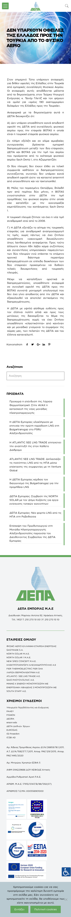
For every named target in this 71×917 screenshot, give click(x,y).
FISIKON (11, 715)
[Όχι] (66, 899)
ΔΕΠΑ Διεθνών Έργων (18, 726)
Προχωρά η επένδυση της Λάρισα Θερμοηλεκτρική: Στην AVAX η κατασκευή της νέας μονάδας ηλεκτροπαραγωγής (30, 407)
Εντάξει (19, 909)
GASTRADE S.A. (15, 650)
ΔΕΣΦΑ (10, 719)
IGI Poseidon (13, 733)
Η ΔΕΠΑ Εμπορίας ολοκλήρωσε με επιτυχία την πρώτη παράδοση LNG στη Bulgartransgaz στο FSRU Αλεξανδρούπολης (34, 427)
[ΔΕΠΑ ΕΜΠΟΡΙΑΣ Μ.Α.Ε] (35, 6)
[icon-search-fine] (67, 6)
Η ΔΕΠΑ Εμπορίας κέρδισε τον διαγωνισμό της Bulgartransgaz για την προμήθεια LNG (34, 483)
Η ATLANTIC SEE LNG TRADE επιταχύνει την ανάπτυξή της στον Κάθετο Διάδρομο (35, 446)
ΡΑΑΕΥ (10, 711)
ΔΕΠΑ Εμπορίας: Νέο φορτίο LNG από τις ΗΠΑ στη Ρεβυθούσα (35, 514)
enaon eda (12, 722)
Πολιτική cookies (45, 909)
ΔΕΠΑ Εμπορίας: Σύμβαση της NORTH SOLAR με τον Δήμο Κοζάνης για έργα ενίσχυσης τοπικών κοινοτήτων (33, 500)
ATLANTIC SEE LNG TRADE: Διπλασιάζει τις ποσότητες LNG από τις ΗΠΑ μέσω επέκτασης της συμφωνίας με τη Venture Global (35, 465)
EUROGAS (12, 730)
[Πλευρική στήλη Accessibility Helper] (66, 872)
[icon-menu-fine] (5, 6)
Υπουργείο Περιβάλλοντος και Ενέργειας (28, 707)
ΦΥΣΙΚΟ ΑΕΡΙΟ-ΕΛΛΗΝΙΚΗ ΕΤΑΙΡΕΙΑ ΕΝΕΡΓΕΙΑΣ (31, 646)
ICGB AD (11, 737)
